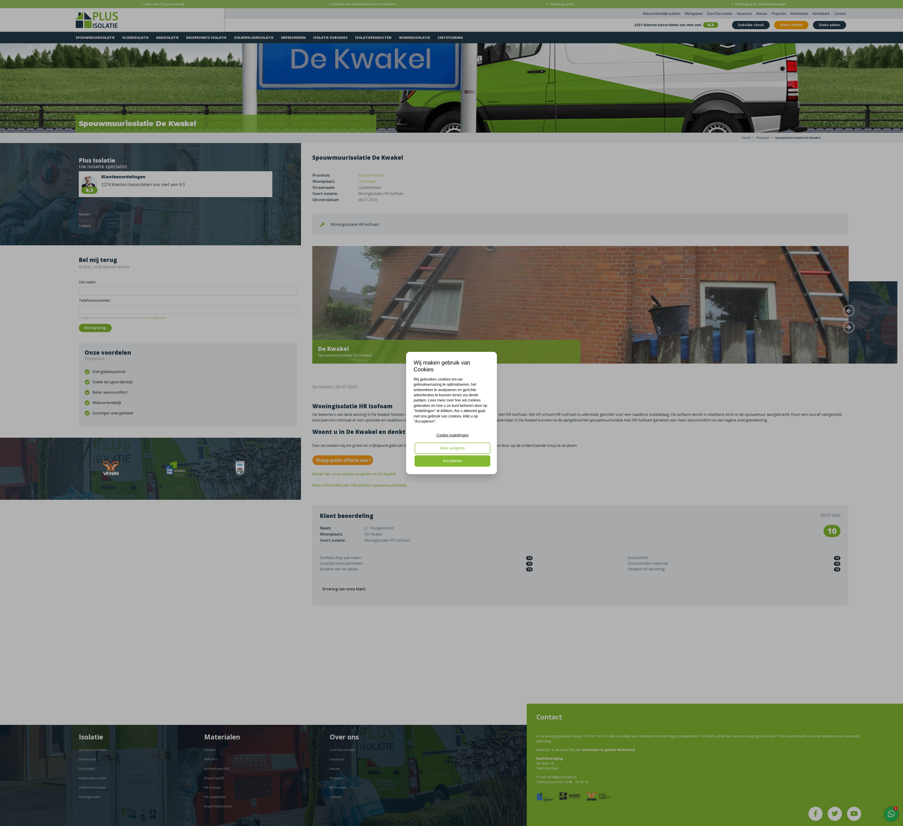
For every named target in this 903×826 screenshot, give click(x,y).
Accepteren (452, 461)
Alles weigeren (452, 448)
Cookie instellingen (452, 435)
